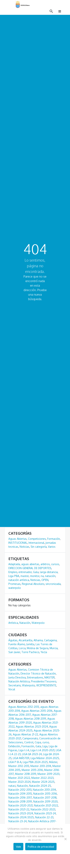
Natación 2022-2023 (43, 809)
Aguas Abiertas (17, 538)
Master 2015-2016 (32, 769)
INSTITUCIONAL (17, 542)
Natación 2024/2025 (21, 817)
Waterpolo (38, 622)
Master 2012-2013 (18, 766)
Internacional (36, 542)
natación (50, 576)
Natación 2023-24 (45, 813)
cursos (55, 564)
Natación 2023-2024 (20, 813)
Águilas (12, 640)
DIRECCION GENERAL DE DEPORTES (29, 568)
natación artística (18, 579)
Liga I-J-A (23, 750)
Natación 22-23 (44, 817)
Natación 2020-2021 (20, 805)
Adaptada (14, 564)
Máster (53, 762)
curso (45, 742)
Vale (18, 846)
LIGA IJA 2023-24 (32, 754)
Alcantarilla (25, 640)
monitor (34, 576)
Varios (51, 546)
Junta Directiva (17, 677)
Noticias (24, 546)
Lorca (22, 648)
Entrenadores (35, 677)
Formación (53, 538)
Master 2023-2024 (19, 781)
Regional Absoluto (33, 583)
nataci (12, 785)
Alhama (38, 640)
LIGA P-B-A (14, 762)
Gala (36, 572)
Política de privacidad (41, 846)
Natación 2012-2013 (20, 789)
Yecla (44, 652)
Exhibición (14, 746)
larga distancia (49, 572)
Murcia (54, 648)
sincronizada (53, 583)
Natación (24, 622)
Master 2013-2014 (40, 766)
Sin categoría (39, 546)
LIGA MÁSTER (21, 758)
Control (28, 742)
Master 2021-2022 (19, 777)
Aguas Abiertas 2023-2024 (32, 726)
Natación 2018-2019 (20, 801)
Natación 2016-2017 (20, 797)
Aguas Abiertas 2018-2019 (30, 718)
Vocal (11, 689)
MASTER (49, 677)
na (42, 576)
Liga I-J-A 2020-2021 (42, 750)
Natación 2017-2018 (45, 797)
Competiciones (37, 538)
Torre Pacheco (30, 652)
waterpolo (14, 587)
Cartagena (50, 640)
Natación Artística (19, 681)
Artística (13, 622)
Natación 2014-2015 (20, 793)
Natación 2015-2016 (45, 793)
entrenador (25, 572)
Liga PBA (13, 576)
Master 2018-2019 (25, 773)
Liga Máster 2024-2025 (45, 758)
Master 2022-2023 (42, 777)
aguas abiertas (30, 564)
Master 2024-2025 (43, 781)
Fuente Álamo (16, 644)
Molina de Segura (37, 648)
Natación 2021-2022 (46, 805)
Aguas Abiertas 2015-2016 (36, 710)
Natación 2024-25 (40, 785)
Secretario (14, 685)
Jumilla (30, 644)
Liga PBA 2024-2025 (35, 762)
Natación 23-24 (17, 821)
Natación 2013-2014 (44, 789)
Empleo (12, 572)
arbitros (45, 564)
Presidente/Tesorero (43, 681)
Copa (38, 742)
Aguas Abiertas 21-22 (25, 734)
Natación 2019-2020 (45, 801)
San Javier (14, 652)
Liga (44, 746)
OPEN (44, 579)
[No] (65, 839)
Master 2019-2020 (49, 773)
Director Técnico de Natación (38, 673)
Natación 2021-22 (18, 809)
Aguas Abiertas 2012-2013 (23, 706)
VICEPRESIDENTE (46, 685)
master (25, 576)
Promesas (14, 583)
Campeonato (30, 738)
